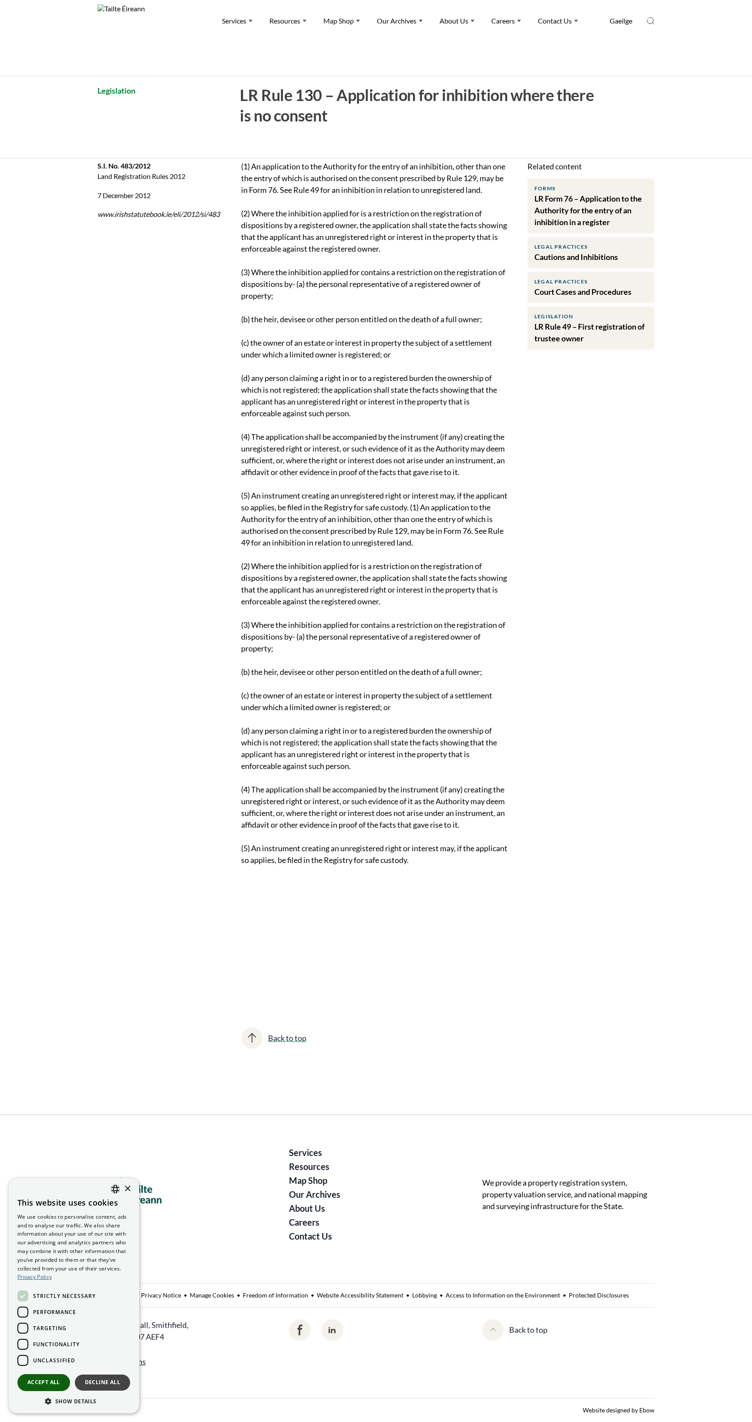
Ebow (647, 1410)
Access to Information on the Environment (503, 1295)
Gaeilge (621, 21)
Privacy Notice (161, 1295)
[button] (74, 1401)
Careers (503, 21)
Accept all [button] (43, 1382)
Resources (284, 21)
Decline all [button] (102, 1382)
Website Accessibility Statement (360, 1295)
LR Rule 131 (358, 945)
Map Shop (338, 21)
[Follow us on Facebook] (300, 1330)
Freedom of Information (275, 1295)
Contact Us (555, 21)
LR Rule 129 (265, 945)
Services (234, 21)
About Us (454, 21)
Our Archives (396, 21)
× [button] (127, 1189)
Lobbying (424, 1295)
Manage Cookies (212, 1295)
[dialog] (74, 1295)
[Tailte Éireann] (121, 20)
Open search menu (651, 21)
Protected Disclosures (599, 1295)
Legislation (116, 90)
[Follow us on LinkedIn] (332, 1330)
